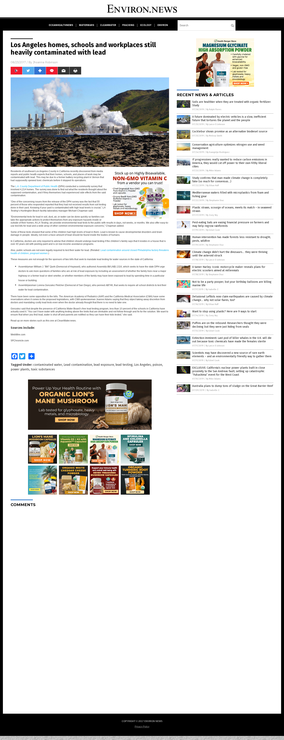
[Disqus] (90, 558)
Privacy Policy (142, 726)
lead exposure (104, 365)
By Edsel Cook (213, 230)
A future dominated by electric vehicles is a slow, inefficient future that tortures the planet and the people (229, 118)
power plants (20, 369)
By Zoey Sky (212, 215)
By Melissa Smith (214, 135)
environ (162, 25)
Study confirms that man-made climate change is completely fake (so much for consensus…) (230, 179)
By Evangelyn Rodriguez (218, 152)
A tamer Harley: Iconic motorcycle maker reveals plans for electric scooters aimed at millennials (228, 268)
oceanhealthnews (61, 25)
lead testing (124, 365)
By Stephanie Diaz (215, 200)
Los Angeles (142, 365)
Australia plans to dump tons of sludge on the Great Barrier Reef (232, 386)
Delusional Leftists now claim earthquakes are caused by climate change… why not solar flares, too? (232, 298)
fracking (128, 25)
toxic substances (43, 369)
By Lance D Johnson (215, 124)
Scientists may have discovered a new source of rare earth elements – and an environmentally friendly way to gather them (231, 354)
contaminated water (47, 365)
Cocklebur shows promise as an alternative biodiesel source (229, 131)
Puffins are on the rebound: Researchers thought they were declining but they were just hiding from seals (229, 324)
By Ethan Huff (212, 185)
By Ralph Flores (213, 109)
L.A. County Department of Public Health (36, 186)
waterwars (86, 25)
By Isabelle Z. (212, 289)
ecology (145, 25)
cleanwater (108, 25)
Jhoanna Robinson (45, 62)
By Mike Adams (213, 170)
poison (157, 365)
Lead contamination (78, 365)
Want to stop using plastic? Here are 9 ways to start (224, 311)
